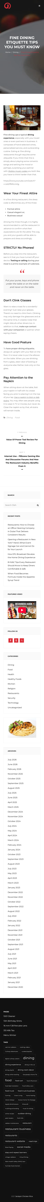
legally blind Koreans (11, 1104)
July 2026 (12, 760)
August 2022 (14, 911)
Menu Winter (10, 1035)
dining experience (13, 1065)
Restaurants (13, 693)
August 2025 (14, 788)
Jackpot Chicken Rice (24, 1196)
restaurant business (18, 1129)
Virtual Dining (23, 1157)
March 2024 (13, 840)
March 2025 (13, 807)
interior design (9, 1100)
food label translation (11, 1086)
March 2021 (13, 973)
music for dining (28, 1108)
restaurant (27, 1123)
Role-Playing (9, 1147)
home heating (30, 1095)
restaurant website (15, 1141)
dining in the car (30, 1065)
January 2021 (14, 982)
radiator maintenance (12, 1123)
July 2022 (12, 916)
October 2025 (14, 778)
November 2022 (15, 897)
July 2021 (12, 954)
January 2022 (14, 925)
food (8, 1080)
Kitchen (11, 684)
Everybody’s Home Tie (30, 1074)
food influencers (32, 1081)
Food (17, 418)
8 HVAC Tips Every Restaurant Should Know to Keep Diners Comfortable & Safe (22, 565)
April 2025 (12, 802)
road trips (33, 1141)
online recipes (9, 1113)
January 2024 (14, 850)
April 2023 (12, 878)
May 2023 (12, 873)
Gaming (7, 1095)
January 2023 (14, 887)
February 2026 (14, 769)
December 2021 (15, 930)
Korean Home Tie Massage (26, 1100)
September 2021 (15, 944)
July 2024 (12, 826)
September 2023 (15, 859)
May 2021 (12, 963)
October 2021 (14, 940)
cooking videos (25, 1047)
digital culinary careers (12, 1059)
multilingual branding (12, 1108)
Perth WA (20, 1118)
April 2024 (12, 835)
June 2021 (12, 959)
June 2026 (12, 764)
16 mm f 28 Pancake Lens (15, 1026)
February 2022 (14, 921)
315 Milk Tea (9, 1030)
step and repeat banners (16, 1152)
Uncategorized (15, 707)
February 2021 (14, 977)
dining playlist (9, 1070)
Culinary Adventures (11, 1051)
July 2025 (12, 793)
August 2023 (14, 864)
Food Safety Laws (27, 1086)
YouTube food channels (12, 1166)
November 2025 (15, 774)
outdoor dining (24, 1113)
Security (11, 698)
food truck (9, 1091)
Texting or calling (19, 260)
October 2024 (14, 821)
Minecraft (25, 1104)
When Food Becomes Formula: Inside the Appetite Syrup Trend (21, 576)
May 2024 (12, 831)
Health (11, 674)
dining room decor (26, 1070)
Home (7, 52)
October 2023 (14, 854)
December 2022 (15, 892)
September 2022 (15, 906)
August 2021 (13, 949)
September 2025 (15, 783)
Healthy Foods (14, 679)
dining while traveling (12, 1074)
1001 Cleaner (9, 1016)
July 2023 (12, 869)
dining (28, 1058)
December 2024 (15, 812)
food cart (19, 1081)
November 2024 (15, 816)
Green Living (18, 1095)
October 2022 (14, 902)
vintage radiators (10, 1157)
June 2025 (12, 797)
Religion (11, 688)
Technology (13, 703)
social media (24, 1147)
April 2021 (12, 968)
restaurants (11, 1135)
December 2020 (15, 987)
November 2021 (15, 935)
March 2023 (13, 883)
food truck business (26, 1091)
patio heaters (9, 1118)
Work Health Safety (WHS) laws (15, 1161)
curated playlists (27, 1051)
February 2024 (14, 845)
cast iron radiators (10, 1047)
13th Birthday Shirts (13, 1021)
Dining (16, 52)
